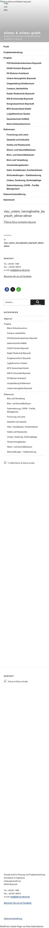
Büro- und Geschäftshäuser (20, 154)
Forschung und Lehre (17, 134)
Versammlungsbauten (17, 165)
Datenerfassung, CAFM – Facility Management (23, 187)
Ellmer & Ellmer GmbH (22, 33)
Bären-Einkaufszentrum (18, 123)
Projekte (8, 57)
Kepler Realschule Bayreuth (20, 93)
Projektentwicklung (13, 52)
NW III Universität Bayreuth (20, 98)
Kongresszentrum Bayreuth (20, 103)
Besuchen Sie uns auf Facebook (17, 276)
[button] (7, 289)
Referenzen (9, 129)
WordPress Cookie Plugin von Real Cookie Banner (21, 926)
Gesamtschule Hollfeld (18, 118)
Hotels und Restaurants (18, 144)
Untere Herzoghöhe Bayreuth (21, 78)
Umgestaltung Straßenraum (20, 83)
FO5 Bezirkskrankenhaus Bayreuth (24, 63)
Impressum (9, 199)
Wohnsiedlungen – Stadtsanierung (24, 175)
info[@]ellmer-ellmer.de (20, 270)
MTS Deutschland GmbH (19, 108)
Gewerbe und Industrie (18, 139)
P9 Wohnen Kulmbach (18, 73)
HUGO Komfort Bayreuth (19, 68)
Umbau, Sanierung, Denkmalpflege (24, 180)
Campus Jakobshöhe (17, 88)
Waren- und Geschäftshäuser (21, 149)
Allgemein (8, 318)
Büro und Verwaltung (17, 159)
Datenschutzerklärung (15, 194)
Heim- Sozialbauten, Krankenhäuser (24, 170)
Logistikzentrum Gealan (18, 113)
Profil (6, 46)
